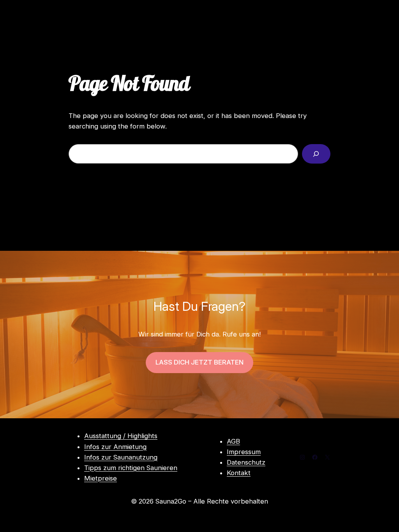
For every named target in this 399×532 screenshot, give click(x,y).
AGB (233, 441)
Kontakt (239, 473)
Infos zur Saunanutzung (120, 457)
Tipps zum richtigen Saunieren (130, 468)
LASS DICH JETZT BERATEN (199, 362)
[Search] (316, 154)
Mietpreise (100, 478)
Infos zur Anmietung (115, 447)
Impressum (244, 452)
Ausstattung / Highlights (120, 436)
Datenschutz (246, 462)
